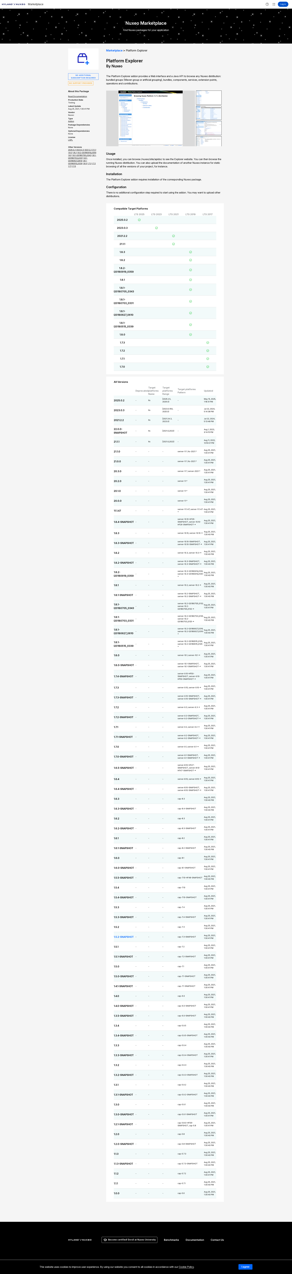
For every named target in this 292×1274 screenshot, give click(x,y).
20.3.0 (117, 471)
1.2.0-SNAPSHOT (124, 1143)
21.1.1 (122, 243)
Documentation (195, 1239)
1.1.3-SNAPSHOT (123, 1163)
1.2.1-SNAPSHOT (123, 1124)
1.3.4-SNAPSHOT (124, 1035)
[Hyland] (80, 1240)
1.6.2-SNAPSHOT (124, 828)
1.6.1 (116, 838)
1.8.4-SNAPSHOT (124, 521)
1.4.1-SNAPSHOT (123, 986)
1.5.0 (116, 966)
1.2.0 (116, 1134)
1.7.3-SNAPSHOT (123, 697)
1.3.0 (116, 1104)
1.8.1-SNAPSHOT (123, 595)
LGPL (70, 140)
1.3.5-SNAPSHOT (124, 1015)
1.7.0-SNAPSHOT (124, 756)
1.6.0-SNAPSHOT (124, 867)
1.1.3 (116, 1153)
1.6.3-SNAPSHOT (124, 808)
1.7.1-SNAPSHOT (123, 736)
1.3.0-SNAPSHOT (124, 1114)
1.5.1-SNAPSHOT (123, 956)
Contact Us (217, 1239)
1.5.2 (116, 927)
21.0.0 (117, 461)
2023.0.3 (122, 227)
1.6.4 (116, 779)
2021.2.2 (122, 235)
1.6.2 (116, 818)
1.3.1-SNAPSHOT (123, 1094)
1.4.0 (116, 996)
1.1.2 (116, 1173)
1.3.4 (116, 1025)
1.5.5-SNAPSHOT (124, 877)
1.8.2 (122, 260)
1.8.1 (122, 279)
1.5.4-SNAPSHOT (124, 897)
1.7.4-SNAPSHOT (123, 676)
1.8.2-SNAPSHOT (124, 562)
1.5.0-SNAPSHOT (124, 976)
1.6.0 (116, 857)
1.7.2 (122, 350)
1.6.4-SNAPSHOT (124, 788)
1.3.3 (116, 1045)
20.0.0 (118, 500)
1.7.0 (122, 366)
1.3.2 (116, 1065)
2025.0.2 (122, 219)
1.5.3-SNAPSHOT (124, 917)
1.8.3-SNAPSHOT (124, 543)
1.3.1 (116, 1084)
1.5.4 (116, 887)
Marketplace (114, 50)
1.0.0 (116, 1193)
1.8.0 (122, 334)
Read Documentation (77, 96)
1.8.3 (122, 252)
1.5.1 (116, 946)
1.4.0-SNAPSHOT (124, 1005)
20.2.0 (117, 481)
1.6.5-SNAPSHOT (124, 767)
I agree (245, 1267)
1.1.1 (116, 1183)
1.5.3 (116, 907)
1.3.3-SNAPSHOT (124, 1055)
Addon (71, 121)
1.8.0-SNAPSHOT (124, 665)
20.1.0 (117, 490)
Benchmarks (171, 1239)
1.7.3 (122, 342)
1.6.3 (116, 798)
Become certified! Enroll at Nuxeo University (132, 1239)
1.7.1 (122, 358)
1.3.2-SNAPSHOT (124, 1074)
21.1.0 (117, 451)
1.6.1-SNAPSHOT (123, 848)
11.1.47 (117, 510)
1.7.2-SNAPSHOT (123, 717)
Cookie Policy (186, 1266)
